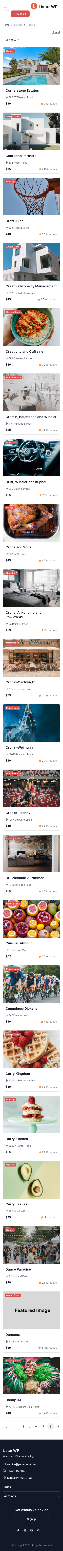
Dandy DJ (13, 1400)
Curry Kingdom (18, 1074)
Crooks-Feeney (18, 813)
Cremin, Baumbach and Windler (31, 417)
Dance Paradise (18, 1269)
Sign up (21, 13)
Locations (9, 1496)
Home (6, 24)
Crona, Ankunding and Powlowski (23, 614)
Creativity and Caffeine (24, 351)
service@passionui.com (21, 1464)
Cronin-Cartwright (20, 682)
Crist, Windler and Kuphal (26, 482)
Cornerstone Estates (22, 90)
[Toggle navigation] (5, 6)
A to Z (12, 39)
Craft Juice (15, 221)
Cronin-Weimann (19, 747)
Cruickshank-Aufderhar (25, 878)
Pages (7, 1487)
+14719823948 (16, 1471)
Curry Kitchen (17, 1139)
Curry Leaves (16, 1204)
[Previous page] (6, 1426)
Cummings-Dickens (21, 1008)
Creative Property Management (31, 286)
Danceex (13, 1335)
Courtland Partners (21, 156)
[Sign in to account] (6, 13)
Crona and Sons (18, 547)
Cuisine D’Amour (19, 943)
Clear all (56, 32)
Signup (31, 1519)
